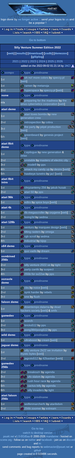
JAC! (67, 65)
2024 (42, 61)
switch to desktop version (37, 432)
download (35, 53)
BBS (37, 32)
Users (55, 29)
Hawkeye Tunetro (34, 173)
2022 (24, 61)
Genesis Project (53, 134)
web (11, 53)
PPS (43, 164)
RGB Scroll (30, 236)
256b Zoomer (32, 408)
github (37, 450)
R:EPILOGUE (30, 152)
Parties (43, 29)
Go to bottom (37, 40)
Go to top (37, 428)
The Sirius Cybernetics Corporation (43, 102)
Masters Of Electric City (54, 160)
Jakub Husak (58, 187)
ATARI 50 (29, 192)
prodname (41, 72)
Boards (66, 29)
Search (27, 32)
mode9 (32, 164)
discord (70, 440)
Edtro (27, 202)
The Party (30, 126)
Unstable (29, 160)
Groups (31, 29)
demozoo (61, 53)
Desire (58, 169)
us (67, 19)
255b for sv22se (34, 274)
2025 (51, 61)
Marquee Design (49, 227)
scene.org (6, 440)
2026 (59, 61)
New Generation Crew (38, 116)
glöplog (37, 56)
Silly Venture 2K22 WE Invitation (43, 350)
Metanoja (43, 85)
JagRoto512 (31, 358)
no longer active (28, 19)
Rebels (48, 292)
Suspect (49, 269)
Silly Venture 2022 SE (37, 264)
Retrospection (32, 122)
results (21, 53)
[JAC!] (72, 65)
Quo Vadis (30, 251)
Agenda (50, 372)
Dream (45, 251)
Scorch (28, 320)
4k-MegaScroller (34, 212)
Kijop (43, 240)
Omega (49, 231)
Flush (37, 296)
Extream (51, 408)
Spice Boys (42, 202)
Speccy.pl (58, 77)
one (26, 296)
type (27, 72)
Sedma (43, 217)
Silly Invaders (36, 390)
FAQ (45, 32)
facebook (46, 440)
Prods (19, 29)
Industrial (30, 240)
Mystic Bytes (28, 353)
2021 (15, 61)
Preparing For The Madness (41, 100)
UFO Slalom (34, 376)
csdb (48, 53)
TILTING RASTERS (32, 231)
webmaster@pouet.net (57, 447)
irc (40, 443)
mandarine (52, 436)
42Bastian (49, 358)
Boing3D (29, 217)
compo (9, 72)
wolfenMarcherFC (34, 404)
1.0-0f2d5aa (23, 436)
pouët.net (8, 436)
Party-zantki (31, 269)
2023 (33, 61)
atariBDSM (56, 404)
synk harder (31, 292)
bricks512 (30, 325)
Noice (36, 287)
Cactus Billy (34, 385)
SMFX (54, 310)
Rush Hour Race (37, 381)
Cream (46, 340)
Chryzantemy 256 (35, 187)
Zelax (23, 155)
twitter (32, 440)
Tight (57, 264)
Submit (56, 32)
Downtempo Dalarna (37, 306)
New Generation (51, 152)
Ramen (28, 85)
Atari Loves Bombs (35, 114)
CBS (26, 287)
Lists (16, 32)
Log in (8, 29)
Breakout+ (34, 372)
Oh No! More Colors (36, 77)
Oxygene (54, 212)
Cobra (49, 122)
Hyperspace (31, 90)
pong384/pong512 (36, 329)
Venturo (29, 227)
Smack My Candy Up (37, 169)
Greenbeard (31, 134)
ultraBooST (30, 340)
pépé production (50, 126)
